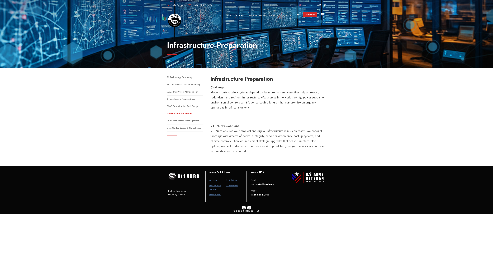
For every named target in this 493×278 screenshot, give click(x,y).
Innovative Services (257, 14)
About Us (286, 14)
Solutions (239, 14)
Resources (274, 14)
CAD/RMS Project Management (182, 91)
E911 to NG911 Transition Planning (184, 84)
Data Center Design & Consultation (184, 128)
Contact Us (310, 14)
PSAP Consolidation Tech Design (182, 106)
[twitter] (325, 4)
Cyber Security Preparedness (181, 99)
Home (228, 14)
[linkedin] (320, 4)
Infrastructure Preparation (179, 113)
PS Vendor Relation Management (183, 120)
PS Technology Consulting (179, 77)
